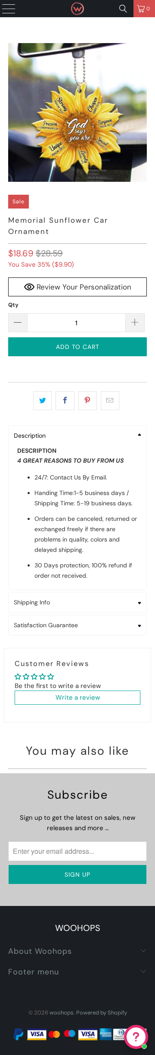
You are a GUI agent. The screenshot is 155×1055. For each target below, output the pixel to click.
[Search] (123, 8)
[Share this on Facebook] (65, 400)
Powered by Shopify (101, 1012)
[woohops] (77, 8)
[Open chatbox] (136, 1037)
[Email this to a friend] (110, 400)
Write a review (78, 697)
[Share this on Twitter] (42, 400)
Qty (13, 304)
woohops (62, 1012)
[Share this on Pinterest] (87, 400)
